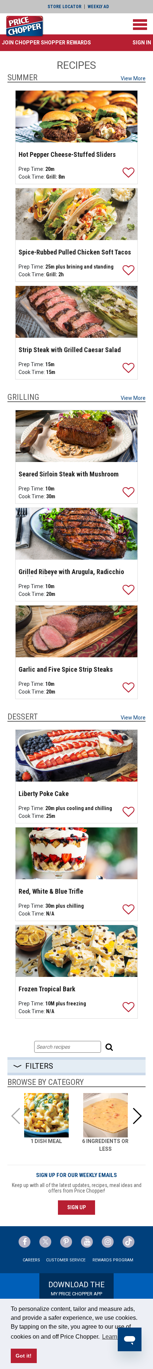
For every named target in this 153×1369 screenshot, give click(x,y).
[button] (46, 42)
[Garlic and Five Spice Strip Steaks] (76, 631)
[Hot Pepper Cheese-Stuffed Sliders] (76, 116)
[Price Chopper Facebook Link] (24, 1242)
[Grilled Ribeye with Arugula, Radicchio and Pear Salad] (76, 534)
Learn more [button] (117, 1336)
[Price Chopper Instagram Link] (108, 1242)
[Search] (110, 1046)
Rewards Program (112, 1260)
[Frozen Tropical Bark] (76, 951)
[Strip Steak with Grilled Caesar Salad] (76, 312)
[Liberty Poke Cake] (76, 756)
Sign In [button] (142, 42)
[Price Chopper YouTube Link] (87, 1242)
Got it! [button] (24, 1356)
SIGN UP (76, 1207)
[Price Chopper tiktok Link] (128, 1242)
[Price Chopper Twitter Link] (45, 1242)
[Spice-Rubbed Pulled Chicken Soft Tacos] (76, 214)
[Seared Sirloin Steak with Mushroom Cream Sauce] (76, 436)
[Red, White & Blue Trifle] (76, 853)
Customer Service (65, 1260)
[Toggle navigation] (140, 24)
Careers (31, 1260)
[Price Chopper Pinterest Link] (66, 1242)
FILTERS (39, 1066)
